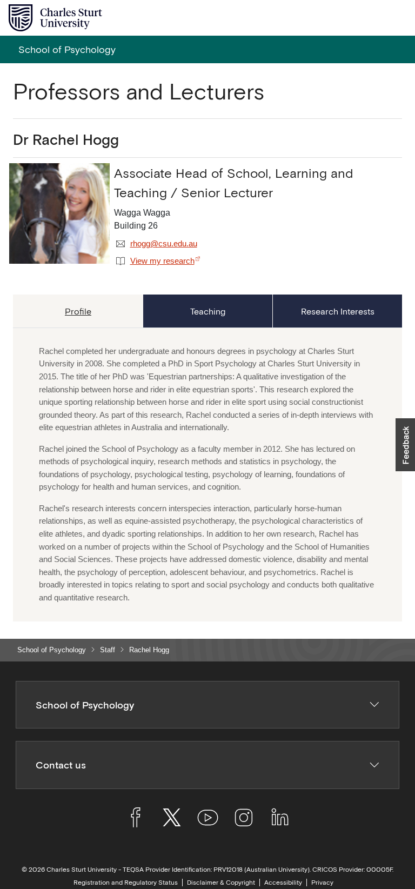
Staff (107, 650)
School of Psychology (51, 650)
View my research (162, 261)
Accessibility (283, 882)
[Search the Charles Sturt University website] (372, 18)
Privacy (322, 882)
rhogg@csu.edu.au (163, 243)
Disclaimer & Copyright (221, 882)
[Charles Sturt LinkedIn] (280, 819)
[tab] (78, 311)
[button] (405, 444)
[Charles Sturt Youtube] (208, 819)
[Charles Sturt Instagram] (243, 819)
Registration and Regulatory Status (125, 882)
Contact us (61, 765)
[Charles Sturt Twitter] (172, 819)
